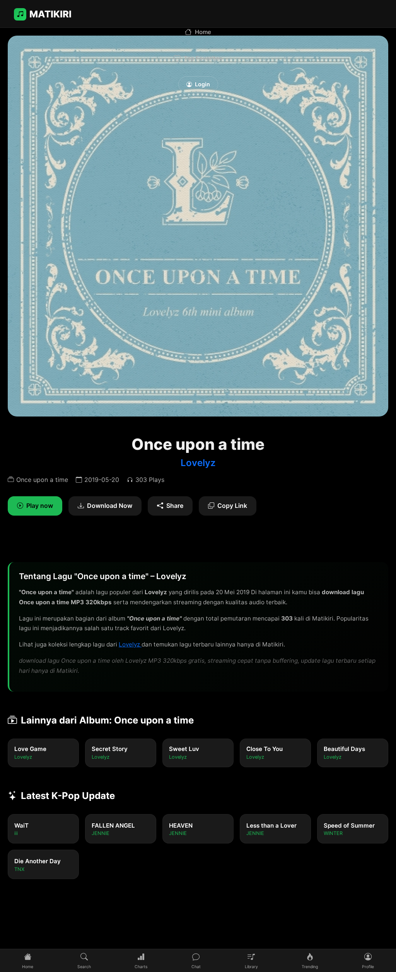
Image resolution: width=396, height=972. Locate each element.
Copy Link (232, 505)
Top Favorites (203, 58)
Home (203, 32)
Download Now (109, 505)
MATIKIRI (50, 14)
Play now (39, 505)
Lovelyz (198, 462)
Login (202, 84)
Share (174, 505)
